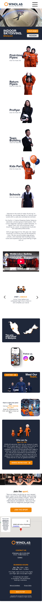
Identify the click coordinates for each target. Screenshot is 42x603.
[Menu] (35, 4)
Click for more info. (15, 60)
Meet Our (31, 375)
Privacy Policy (28, 585)
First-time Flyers (15, 56)
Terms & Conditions (15, 585)
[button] (38, 25)
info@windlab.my (23, 555)
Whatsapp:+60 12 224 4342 (21, 553)
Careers (20, 557)
